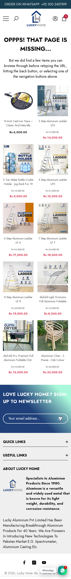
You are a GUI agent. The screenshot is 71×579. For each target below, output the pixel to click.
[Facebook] (24, 563)
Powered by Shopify (52, 573)
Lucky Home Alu (27, 573)
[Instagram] (34, 563)
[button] (16, 19)
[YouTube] (44, 563)
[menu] (6, 19)
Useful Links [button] (15, 455)
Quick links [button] (14, 441)
